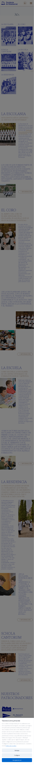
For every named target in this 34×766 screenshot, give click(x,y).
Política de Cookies (11, 746)
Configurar (17, 755)
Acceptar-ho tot (17, 760)
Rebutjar (17, 750)
